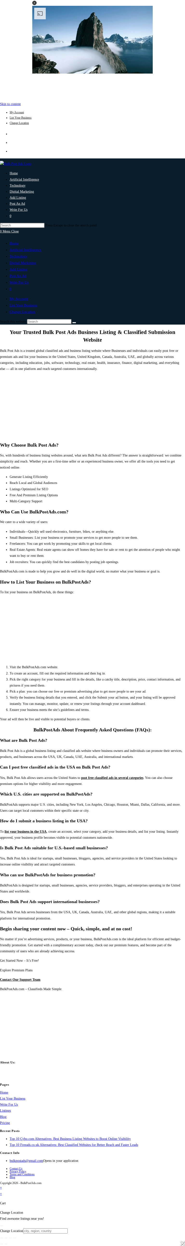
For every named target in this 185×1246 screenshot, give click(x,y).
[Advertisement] (92, 86)
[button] (34, 3)
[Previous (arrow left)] (1, 1244)
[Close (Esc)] (14, 1238)
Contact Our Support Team (20, 979)
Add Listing (18, 269)
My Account (17, 112)
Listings (5, 1110)
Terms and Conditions (22, 1174)
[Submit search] (74, 322)
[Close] (1, 1225)
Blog (3, 1117)
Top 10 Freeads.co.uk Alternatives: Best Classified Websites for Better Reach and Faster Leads (74, 1145)
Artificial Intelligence (25, 250)
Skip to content (10, 104)
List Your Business (21, 117)
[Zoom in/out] (1, 1238)
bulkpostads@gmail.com (26, 1161)
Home (14, 243)
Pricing (5, 1123)
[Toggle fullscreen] (6, 1238)
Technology (18, 256)
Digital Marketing (23, 263)
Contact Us (16, 1168)
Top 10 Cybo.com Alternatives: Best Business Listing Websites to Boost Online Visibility (70, 1139)
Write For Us (19, 282)
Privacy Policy (18, 1171)
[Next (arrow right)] (6, 1244)
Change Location (19, 123)
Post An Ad (18, 276)
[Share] (10, 1238)
